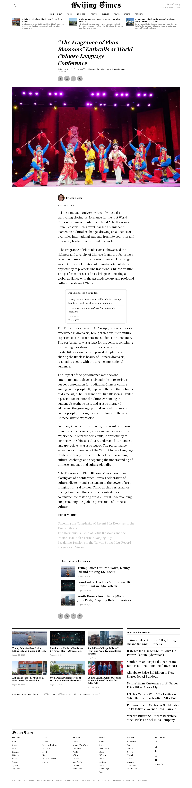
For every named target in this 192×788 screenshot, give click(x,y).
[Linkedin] (156, 751)
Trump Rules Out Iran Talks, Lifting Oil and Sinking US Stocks (104, 570)
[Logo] (96, 5)
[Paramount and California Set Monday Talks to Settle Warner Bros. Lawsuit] (130, 22)
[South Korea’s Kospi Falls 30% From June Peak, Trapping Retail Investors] (68, 600)
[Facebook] (60, 78)
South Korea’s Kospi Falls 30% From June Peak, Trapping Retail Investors (104, 598)
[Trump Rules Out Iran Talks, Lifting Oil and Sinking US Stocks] (68, 571)
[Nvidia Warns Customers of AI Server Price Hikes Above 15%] (73, 22)
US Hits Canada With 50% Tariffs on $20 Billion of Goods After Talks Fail (104, 680)
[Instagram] (156, 747)
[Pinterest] (73, 78)
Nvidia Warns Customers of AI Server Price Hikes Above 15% (99, 20)
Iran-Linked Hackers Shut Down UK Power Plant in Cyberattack (104, 584)
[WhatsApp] (80, 78)
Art (66, 69)
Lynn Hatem (75, 197)
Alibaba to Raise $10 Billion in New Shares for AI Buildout (42, 20)
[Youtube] (156, 760)
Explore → (73, 316)
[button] (14, 5)
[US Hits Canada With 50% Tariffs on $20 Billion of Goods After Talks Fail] (105, 668)
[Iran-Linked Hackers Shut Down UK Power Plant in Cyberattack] (68, 585)
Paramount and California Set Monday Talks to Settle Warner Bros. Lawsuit (155, 20)
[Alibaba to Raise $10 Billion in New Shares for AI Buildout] (16, 22)
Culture (61, 69)
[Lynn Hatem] (62, 197)
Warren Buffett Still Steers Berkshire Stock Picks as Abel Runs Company (152, 718)
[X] (67, 78)
